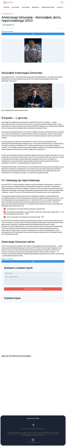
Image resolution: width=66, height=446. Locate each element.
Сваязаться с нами (33, 418)
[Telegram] (33, 424)
